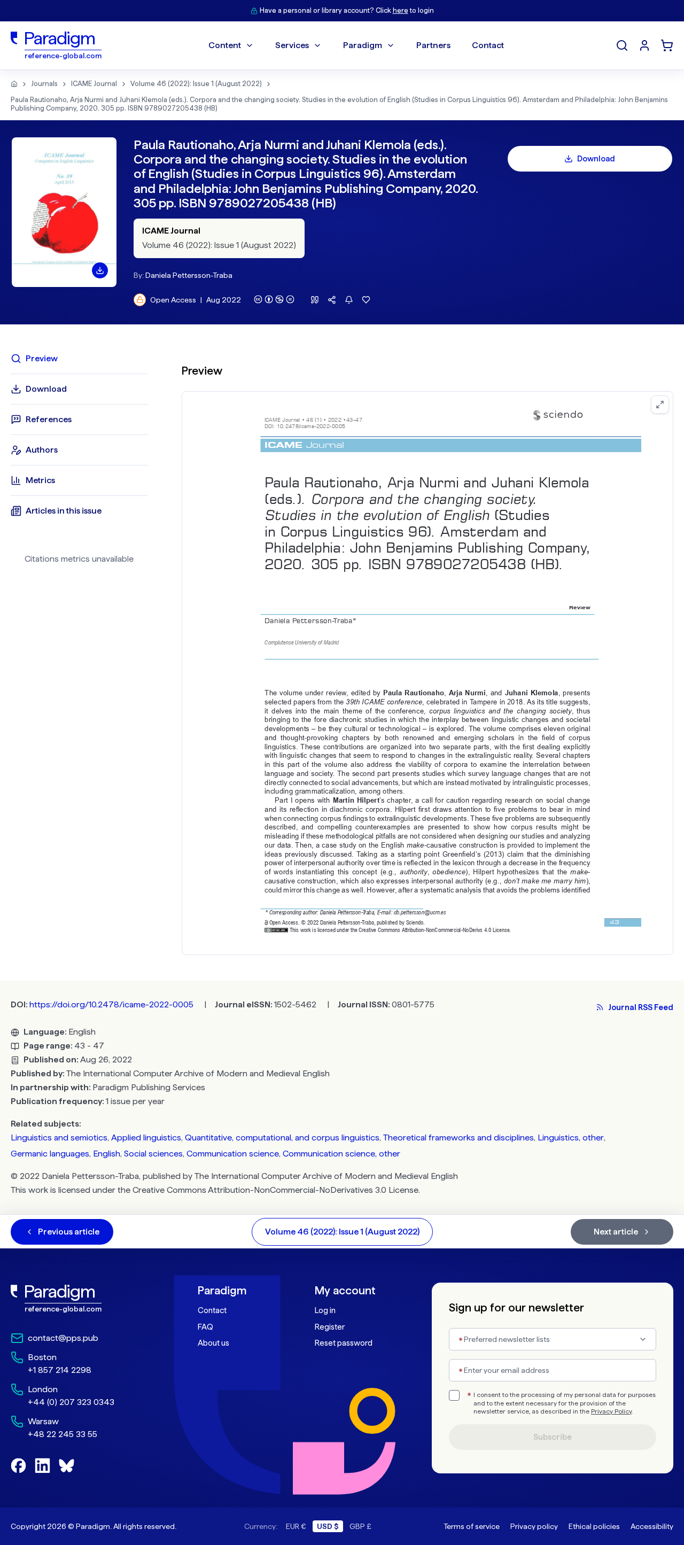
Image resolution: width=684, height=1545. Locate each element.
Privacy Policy (611, 1411)
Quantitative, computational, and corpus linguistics (282, 1137)
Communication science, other (341, 1153)
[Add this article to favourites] (366, 299)
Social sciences (153, 1153)
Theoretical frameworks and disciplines (458, 1137)
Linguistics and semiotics (59, 1137)
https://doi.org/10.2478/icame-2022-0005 (111, 1004)
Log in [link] (325, 1310)
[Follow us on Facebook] (18, 1465)
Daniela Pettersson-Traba (188, 275)
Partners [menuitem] (433, 45)
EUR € (296, 1526)
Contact (212, 1310)
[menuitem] (644, 45)
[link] (81, 1299)
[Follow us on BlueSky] (66, 1465)
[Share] (331, 299)
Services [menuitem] (292, 45)
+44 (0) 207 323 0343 (71, 1402)
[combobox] (552, 1339)
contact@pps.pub (63, 1338)
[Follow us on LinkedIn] (42, 1465)
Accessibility (652, 1526)
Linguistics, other (571, 1137)
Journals (44, 84)
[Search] (622, 45)
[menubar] (356, 45)
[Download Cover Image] (100, 270)
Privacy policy (534, 1526)
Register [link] (330, 1327)
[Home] (14, 83)
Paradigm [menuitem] (362, 45)
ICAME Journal (94, 84)
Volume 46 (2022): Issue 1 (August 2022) (196, 84)
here (400, 10)
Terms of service (472, 1526)
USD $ (328, 1526)
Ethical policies (594, 1526)
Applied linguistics (146, 1137)
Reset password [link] (343, 1343)
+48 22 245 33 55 (62, 1434)
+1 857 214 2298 (59, 1370)
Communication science (232, 1153)
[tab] (79, 358)
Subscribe (552, 1437)
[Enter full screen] (660, 404)
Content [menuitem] (224, 45)
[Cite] (314, 299)
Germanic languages (50, 1153)
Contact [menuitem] (488, 45)
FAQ (205, 1327)
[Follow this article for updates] (348, 299)
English (106, 1153)
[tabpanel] (427, 652)
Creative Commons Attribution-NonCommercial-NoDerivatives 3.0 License (275, 1190)
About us (213, 1343)
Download (596, 159)
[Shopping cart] (666, 45)
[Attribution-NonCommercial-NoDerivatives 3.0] (274, 299)
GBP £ (360, 1526)
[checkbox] (454, 1395)
